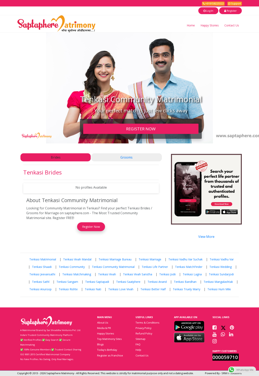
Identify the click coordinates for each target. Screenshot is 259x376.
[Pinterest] (232, 327)
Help (138, 350)
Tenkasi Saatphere (128, 282)
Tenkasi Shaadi (42, 267)
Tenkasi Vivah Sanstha (137, 274)
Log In (209, 11)
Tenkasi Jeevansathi (42, 274)
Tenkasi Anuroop (40, 289)
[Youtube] (214, 334)
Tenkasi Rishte (68, 289)
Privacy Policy (143, 328)
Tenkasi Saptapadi (97, 282)
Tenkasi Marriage (150, 259)
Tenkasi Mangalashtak (218, 282)
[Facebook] (214, 327)
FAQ (138, 344)
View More (206, 236)
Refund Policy (144, 333)
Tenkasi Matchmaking (76, 274)
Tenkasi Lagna (192, 274)
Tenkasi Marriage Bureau (115, 259)
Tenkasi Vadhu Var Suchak (185, 259)
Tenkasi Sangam (67, 282)
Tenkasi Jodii (167, 274)
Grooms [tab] (126, 157)
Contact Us (231, 25)
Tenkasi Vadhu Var (222, 259)
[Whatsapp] (223, 334)
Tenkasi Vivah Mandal (77, 259)
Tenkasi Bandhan (185, 282)
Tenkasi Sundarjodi (221, 274)
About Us (102, 322)
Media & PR (104, 328)
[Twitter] (223, 327)
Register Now (91, 227)
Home (191, 25)
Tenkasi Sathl (40, 282)
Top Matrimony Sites (109, 339)
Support (235, 3)
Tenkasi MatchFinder (188, 267)
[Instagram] (214, 341)
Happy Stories (210, 25)
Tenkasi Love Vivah (120, 289)
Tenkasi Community (72, 267)
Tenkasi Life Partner (155, 267)
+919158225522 (214, 3)
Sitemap (140, 339)
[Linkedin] (231, 334)
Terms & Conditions (147, 322)
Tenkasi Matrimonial (42, 259)
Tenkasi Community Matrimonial (113, 267)
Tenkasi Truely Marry (186, 289)
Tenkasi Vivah (107, 274)
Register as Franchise (110, 355)
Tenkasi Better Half (153, 289)
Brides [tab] (56, 157)
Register (231, 11)
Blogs (100, 344)
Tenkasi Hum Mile (219, 289)
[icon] (189, 326)
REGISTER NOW (141, 129)
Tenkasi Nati (93, 289)
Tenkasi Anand (157, 282)
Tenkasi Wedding (220, 267)
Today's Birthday (107, 350)
